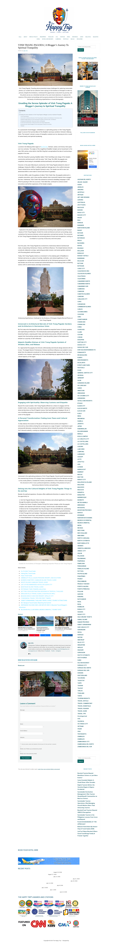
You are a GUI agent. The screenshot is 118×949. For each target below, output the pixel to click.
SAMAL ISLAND (82, 619)
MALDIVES (95, 36)
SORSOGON (81, 652)
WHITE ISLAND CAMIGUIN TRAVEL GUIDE (34, 582)
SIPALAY (80, 647)
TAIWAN (80, 685)
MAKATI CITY (82, 479)
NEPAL (80, 525)
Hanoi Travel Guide (26, 575)
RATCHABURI (82, 599)
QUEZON (80, 594)
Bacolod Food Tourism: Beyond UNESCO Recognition (32, 883)
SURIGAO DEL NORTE (84, 668)
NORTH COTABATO (84, 540)
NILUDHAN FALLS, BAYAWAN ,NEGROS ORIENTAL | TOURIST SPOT (41, 609)
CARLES (80, 309)
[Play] (79, 125)
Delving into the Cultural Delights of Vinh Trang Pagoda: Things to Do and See (36, 124)
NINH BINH (81, 535)
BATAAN (80, 233)
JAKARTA (80, 423)
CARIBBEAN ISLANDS (84, 306)
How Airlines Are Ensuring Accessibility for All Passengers (63, 628)
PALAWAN (81, 556)
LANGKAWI (81, 454)
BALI (79, 220)
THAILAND (50, 36)
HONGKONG (81, 398)
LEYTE (79, 459)
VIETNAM (62, 36)
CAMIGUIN (81, 291)
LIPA (79, 464)
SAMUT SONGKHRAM (84, 624)
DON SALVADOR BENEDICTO (87, 350)
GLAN (79, 380)
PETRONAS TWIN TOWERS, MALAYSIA (33, 589)
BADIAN (80, 210)
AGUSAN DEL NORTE (84, 179)
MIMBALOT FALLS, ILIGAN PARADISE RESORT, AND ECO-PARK (41, 578)
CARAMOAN (81, 304)
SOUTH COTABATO (84, 655)
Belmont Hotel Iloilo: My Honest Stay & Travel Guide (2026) (34, 889)
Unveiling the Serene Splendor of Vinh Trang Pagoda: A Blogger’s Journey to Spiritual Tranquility (40, 114)
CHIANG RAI (81, 324)
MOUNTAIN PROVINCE (85, 510)
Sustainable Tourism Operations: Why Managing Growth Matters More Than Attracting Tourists (44, 881)
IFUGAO (80, 403)
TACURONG (81, 678)
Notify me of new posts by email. (28, 753)
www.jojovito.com (33, 651)
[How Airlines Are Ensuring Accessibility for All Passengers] (63, 621)
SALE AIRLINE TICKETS (85, 617)
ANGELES (80, 187)
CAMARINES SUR (83, 286)
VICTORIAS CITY (83, 724)
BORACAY (81, 253)
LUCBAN (80, 467)
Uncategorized (82, 716)
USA (57, 36)
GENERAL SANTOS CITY (85, 373)
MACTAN (80, 477)
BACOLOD (81, 207)
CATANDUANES (82, 312)
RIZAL (79, 602)
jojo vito (26, 50)
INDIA (68, 36)
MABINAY (80, 472)
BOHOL (80, 245)
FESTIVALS (65, 39)
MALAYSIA (88, 36)
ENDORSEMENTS (83, 360)
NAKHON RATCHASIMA (85, 518)
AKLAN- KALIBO (83, 182)
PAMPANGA (81, 561)
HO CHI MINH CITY (83, 395)
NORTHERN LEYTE (83, 543)
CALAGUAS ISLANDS (84, 273)
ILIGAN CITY (81, 406)
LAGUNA (80, 446)
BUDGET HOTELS (83, 256)
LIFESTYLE (81, 462)
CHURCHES (81, 329)
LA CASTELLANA (83, 441)
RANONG (80, 596)
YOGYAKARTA (82, 734)
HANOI (80, 388)
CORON (80, 337)
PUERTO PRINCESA (84, 589)
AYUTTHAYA (81, 205)
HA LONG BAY (82, 385)
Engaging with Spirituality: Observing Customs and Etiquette (33, 121)
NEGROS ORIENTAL (84, 523)
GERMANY (81, 378)
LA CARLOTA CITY (83, 439)
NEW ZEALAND (82, 533)
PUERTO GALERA (83, 586)
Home (20, 36)
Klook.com (21, 665)
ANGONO (80, 189)
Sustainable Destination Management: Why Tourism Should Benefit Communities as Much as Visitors (45, 878)
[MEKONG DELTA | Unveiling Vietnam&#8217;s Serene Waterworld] (26, 621)
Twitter (53, 651)
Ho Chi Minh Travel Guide (28, 571)
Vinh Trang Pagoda (25, 116)
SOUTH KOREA (82, 657)
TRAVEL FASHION (83, 708)
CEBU (79, 317)
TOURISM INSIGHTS (84, 698)
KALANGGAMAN (83, 431)
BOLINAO (80, 248)
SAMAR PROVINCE (83, 622)
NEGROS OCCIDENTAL (85, 520)
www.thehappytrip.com (63, 649)
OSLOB (80, 553)
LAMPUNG (81, 451)
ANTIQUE (80, 195)
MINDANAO (81, 505)
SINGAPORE (79, 39)
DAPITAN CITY (82, 342)
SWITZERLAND (82, 675)
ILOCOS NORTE (82, 408)
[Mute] (94, 125)
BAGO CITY (81, 212)
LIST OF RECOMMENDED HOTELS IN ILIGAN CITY (36, 584)
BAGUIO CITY (82, 215)
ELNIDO (80, 357)
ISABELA (80, 421)
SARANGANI (81, 629)
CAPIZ (79, 301)
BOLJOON (81, 251)
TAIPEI (80, 683)
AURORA (80, 200)
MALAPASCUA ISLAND (85, 482)
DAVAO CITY (81, 345)
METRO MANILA (83, 502)
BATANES (81, 235)
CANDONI (81, 296)
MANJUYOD (81, 495)
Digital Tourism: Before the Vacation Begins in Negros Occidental (86, 787)
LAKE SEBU (81, 449)
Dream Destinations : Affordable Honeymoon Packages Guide (43, 629)
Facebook (47, 651)
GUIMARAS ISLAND (84, 383)
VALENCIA (81, 721)
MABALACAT (82, 469)
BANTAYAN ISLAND (84, 228)
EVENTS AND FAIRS (84, 365)
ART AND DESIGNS (83, 197)
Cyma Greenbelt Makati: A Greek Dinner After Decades (33, 874)
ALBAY (80, 184)
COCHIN (80, 334)
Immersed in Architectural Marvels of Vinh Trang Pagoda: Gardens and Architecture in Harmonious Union (41, 117)
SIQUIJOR (80, 650)
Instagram (58, 651)
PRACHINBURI (82, 581)
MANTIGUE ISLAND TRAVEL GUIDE (32, 587)
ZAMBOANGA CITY (83, 741)
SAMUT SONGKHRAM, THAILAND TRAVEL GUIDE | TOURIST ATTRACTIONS (44, 600)
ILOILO (80, 413)
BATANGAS (81, 238)
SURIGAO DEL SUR (83, 670)
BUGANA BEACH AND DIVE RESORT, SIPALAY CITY (37, 596)
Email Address (23, 730)
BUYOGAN (81, 266)
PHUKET (80, 579)
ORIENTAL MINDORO (84, 548)
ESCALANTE (81, 362)
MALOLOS (81, 490)
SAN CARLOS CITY (83, 627)
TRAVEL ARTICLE (83, 701)
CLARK (80, 332)
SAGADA (80, 612)
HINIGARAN (81, 393)
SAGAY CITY (81, 614)
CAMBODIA (58, 39)
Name (21, 724)
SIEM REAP (81, 640)
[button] (87, 108)
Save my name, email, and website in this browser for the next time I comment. (39, 744)
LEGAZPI (80, 457)
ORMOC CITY (82, 551)
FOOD (79, 370)
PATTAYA (80, 571)
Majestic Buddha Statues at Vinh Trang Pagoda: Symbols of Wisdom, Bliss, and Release (38, 119)
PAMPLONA (81, 563)
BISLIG (80, 240)
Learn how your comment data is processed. (49, 769)
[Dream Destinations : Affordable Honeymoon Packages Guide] (45, 621)
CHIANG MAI (81, 322)
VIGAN (80, 729)
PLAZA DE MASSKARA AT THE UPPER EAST (30, 887)
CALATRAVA (81, 276)
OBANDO (80, 546)
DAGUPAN (81, 339)
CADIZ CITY (81, 268)
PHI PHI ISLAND (82, 573)
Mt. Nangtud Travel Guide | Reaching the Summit (36, 603)
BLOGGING (81, 243)
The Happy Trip (59, 934)
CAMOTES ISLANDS (84, 294)
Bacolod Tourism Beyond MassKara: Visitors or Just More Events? (88, 775)
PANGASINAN (82, 566)
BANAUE (80, 222)
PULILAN (80, 591)
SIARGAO (80, 635)
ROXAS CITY (81, 609)
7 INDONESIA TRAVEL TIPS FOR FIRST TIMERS (36, 598)
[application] (88, 108)
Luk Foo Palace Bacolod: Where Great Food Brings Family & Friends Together (87, 834)
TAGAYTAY (81, 680)
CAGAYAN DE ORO (83, 271)
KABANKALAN (82, 428)
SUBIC (79, 660)
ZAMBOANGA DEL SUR (85, 746)
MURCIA (80, 512)
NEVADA (80, 528)
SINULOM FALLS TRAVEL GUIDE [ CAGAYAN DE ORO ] (38, 593)
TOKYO (80, 696)
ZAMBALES (81, 736)
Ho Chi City (44, 147)
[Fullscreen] (96, 125)
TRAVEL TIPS (82, 713)
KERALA (80, 434)
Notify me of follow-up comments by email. (31, 748)
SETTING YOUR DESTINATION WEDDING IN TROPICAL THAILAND (42, 591)
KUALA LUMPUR (83, 436)
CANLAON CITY (82, 299)
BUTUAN (80, 263)
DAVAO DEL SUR (83, 347)
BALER (80, 217)
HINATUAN (81, 390)
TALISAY (80, 688)
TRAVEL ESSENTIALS (84, 706)
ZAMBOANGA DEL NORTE (86, 744)
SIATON (80, 637)
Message (22, 710)
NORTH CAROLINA (83, 538)
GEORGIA (80, 375)
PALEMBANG (82, 558)
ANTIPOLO (81, 192)
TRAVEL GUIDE (82, 711)
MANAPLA (81, 492)
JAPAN (81, 36)
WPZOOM (72, 940)
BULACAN (81, 261)
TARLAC (80, 690)
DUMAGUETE (82, 352)
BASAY (80, 230)
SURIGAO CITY (82, 665)
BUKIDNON (81, 258)
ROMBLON (81, 607)
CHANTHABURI (82, 319)
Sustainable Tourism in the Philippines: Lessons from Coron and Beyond (88, 817)
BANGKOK (81, 225)
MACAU (73, 39)
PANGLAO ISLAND (83, 568)
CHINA (38, 39)
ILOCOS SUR (81, 411)
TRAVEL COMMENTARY (85, 703)
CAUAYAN (81, 314)
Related (22, 125)
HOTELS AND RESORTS (47, 39)
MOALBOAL (81, 507)
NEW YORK (81, 530)
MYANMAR (81, 515)
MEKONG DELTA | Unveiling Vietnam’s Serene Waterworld (26, 628)
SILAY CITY (81, 642)
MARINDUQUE (82, 497)
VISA (79, 731)
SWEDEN (80, 673)
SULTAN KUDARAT (83, 663)
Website (22, 737)
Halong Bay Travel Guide (28, 573)
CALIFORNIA (81, 278)
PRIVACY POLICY (33, 36)
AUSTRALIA (81, 202)
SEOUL (80, 632)
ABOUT (25, 36)
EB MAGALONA (82, 355)
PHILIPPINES (43, 36)
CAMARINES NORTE (84, 281)
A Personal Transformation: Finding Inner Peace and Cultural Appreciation (35, 122)
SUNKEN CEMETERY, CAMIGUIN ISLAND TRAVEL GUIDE (38, 580)
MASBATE (81, 500)
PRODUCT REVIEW (83, 584)
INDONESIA (75, 36)
